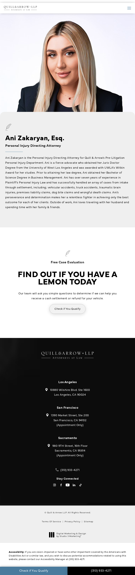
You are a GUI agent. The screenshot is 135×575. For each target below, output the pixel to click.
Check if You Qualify (67, 308)
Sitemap (88, 521)
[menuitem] (54, 485)
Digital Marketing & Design (71, 535)
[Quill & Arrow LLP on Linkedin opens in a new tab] (74, 485)
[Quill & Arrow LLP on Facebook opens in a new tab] (61, 485)
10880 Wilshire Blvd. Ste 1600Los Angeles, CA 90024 (70, 392)
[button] (129, 8)
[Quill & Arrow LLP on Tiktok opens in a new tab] (80, 485)
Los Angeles (67, 382)
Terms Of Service (51, 521)
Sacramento (67, 437)
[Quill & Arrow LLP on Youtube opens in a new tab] (67, 485)
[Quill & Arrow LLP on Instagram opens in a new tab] (54, 485)
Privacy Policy (72, 521)
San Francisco (67, 407)
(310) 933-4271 (77, 559)
